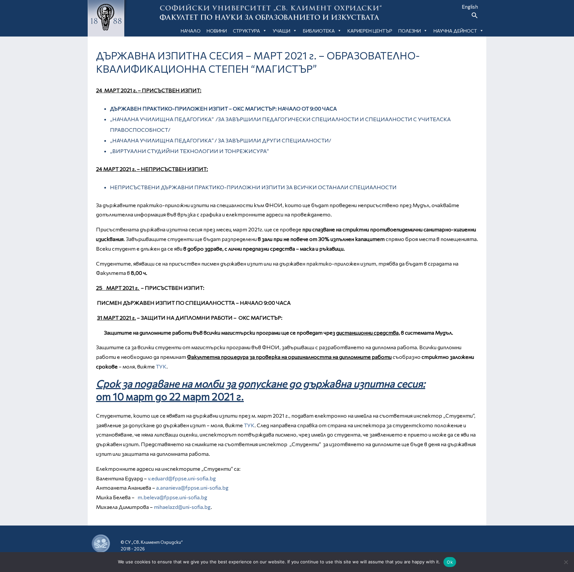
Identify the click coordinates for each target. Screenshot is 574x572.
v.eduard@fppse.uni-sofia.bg (182, 478)
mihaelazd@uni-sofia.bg (182, 507)
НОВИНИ (217, 31)
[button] (474, 17)
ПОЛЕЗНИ (409, 31)
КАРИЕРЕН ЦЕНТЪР (369, 31)
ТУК (161, 366)
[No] (565, 562)
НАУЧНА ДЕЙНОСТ (455, 31)
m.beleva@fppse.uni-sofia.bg (172, 497)
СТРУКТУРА (246, 31)
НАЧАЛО (191, 31)
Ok (450, 562)
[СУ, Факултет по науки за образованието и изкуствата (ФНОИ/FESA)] (418, 544)
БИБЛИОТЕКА (319, 31)
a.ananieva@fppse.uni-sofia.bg (192, 487)
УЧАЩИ (281, 31)
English (470, 7)
